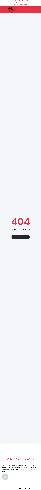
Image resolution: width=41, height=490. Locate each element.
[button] (37, 9)
